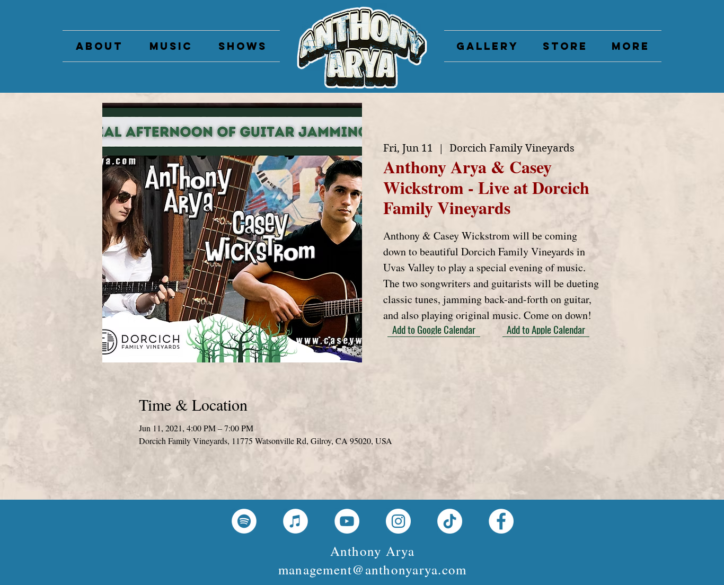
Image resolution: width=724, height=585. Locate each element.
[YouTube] (346, 521)
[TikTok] (449, 521)
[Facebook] (501, 521)
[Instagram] (398, 521)
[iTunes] (295, 521)
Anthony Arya (372, 551)
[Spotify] (244, 521)
